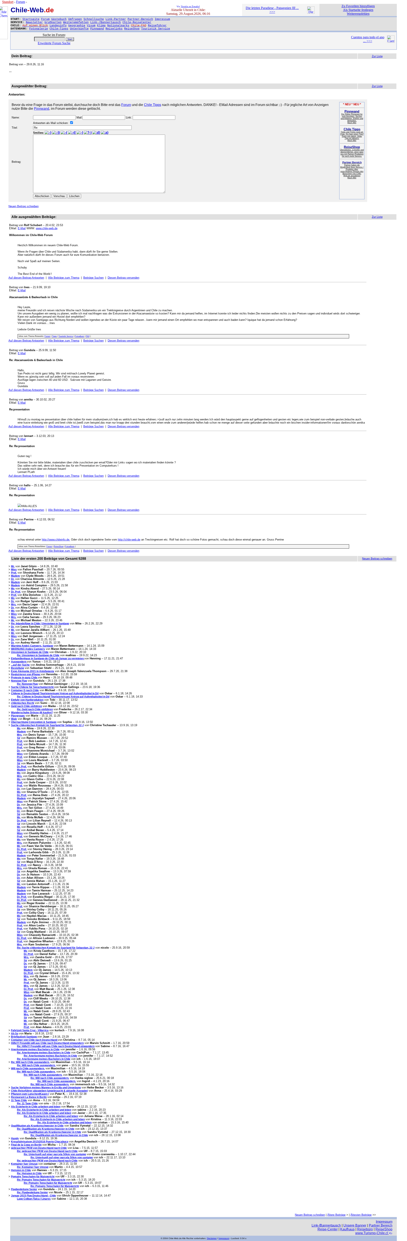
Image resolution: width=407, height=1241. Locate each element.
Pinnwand (97, 28)
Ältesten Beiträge (361, 1214)
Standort (7, 2)
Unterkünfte (79, 28)
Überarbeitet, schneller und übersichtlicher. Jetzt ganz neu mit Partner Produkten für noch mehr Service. (352, 151)
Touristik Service (155, 28)
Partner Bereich (380, 1225)
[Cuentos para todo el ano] (390, 41)
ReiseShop (131, 28)
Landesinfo (58, 25)
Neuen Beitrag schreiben (23, 206)
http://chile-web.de (129, 539)
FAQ (88, 336)
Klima (101, 25)
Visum (91, 25)
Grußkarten (53, 22)
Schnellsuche (94, 19)
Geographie (76, 25)
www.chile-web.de (46, 228)
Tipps (54, 336)
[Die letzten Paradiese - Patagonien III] (311, 12)
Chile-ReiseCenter (137, 22)
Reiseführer (157, 25)
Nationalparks (118, 25)
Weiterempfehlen (76, 22)
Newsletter (34, 22)
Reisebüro (365, 1229)
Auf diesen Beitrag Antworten (26, 277)
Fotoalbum (79, 336)
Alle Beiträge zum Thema (63, 277)
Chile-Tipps (59, 28)
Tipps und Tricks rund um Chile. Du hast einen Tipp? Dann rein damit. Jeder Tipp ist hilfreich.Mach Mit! (352, 135)
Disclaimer (212, 1238)
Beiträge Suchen (93, 277)
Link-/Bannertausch (105, 22)
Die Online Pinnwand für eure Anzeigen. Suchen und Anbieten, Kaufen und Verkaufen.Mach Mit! (352, 117)
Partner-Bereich (140, 19)
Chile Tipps (152, 105)
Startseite (30, 19)
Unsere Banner (354, 1225)
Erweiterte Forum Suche (54, 43)
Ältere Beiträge (336, 1214)
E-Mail (22, 228)
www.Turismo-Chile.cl (372, 1233)
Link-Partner (116, 19)
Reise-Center (328, 1229)
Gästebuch (59, 19)
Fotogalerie (38, 28)
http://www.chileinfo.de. (56, 539)
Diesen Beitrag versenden (123, 277)
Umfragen (75, 19)
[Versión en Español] (178, 6)
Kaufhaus (347, 1229)
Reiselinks (114, 28)
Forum (45, 19)
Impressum (162, 19)
